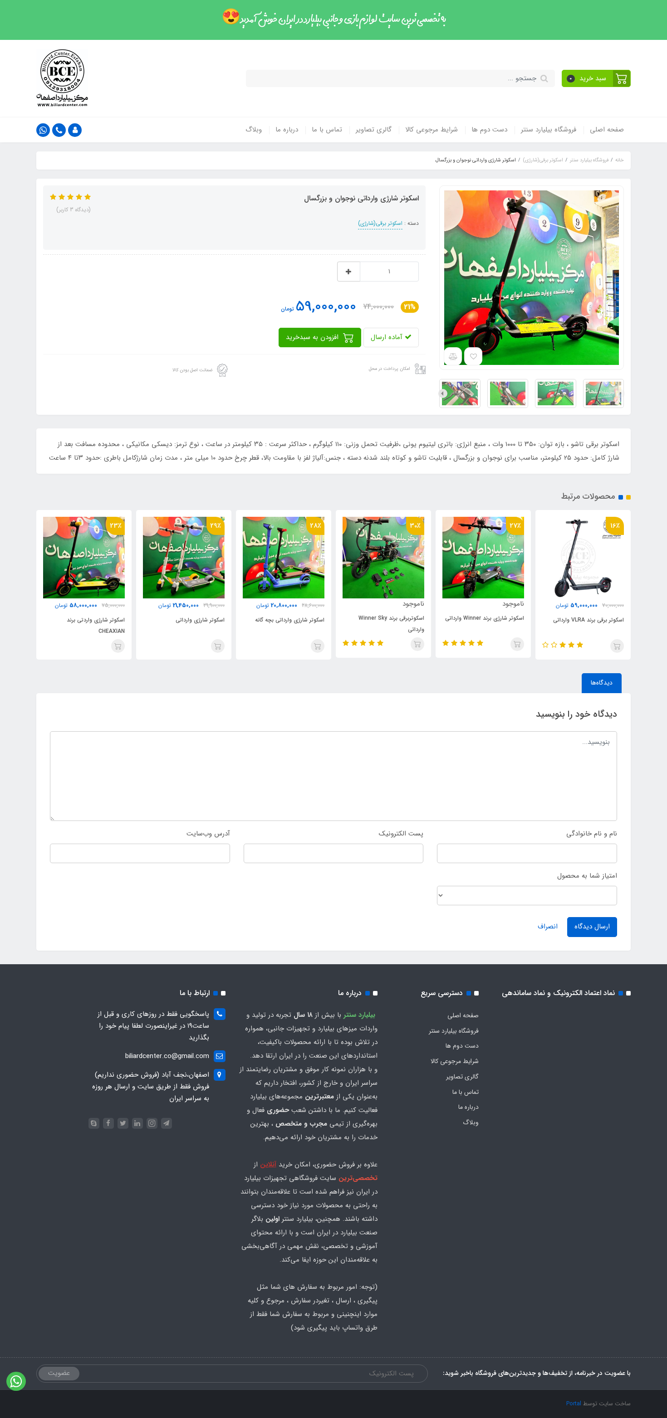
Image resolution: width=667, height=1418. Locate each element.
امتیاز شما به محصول (587, 875)
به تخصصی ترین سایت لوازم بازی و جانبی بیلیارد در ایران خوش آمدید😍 (333, 19)
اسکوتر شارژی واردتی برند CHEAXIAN (159, 626)
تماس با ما (327, 129)
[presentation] (620, 393)
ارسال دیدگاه (592, 926)
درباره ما (286, 129)
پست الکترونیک (401, 833)
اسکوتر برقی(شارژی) (380, 223)
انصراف (548, 926)
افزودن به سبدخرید (313, 337)
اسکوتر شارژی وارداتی (263, 620)
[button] (596, 78)
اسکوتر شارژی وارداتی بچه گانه (352, 620)
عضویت (59, 1373)
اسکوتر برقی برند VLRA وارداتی (52, 620)
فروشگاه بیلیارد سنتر (548, 129)
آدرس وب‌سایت (208, 833)
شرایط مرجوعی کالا (431, 129)
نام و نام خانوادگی (591, 833)
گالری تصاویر (374, 129)
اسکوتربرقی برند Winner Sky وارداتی (454, 624)
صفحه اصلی (607, 129)
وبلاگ (253, 129)
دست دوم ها (489, 129)
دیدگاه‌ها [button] (602, 683)
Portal (573, 1403)
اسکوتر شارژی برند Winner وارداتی (547, 618)
